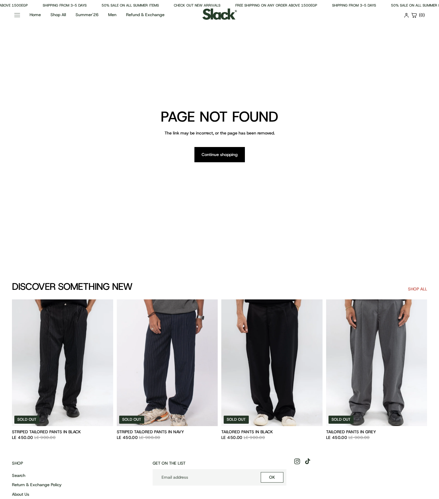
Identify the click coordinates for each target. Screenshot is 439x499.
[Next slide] (104, 362)
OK (272, 477)
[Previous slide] (21, 362)
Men (112, 14)
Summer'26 (87, 14)
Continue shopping (220, 154)
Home (35, 14)
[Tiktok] (307, 461)
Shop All (58, 14)
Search (18, 475)
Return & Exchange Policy (37, 485)
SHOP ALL (417, 289)
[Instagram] (297, 461)
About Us (20, 494)
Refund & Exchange (145, 14)
